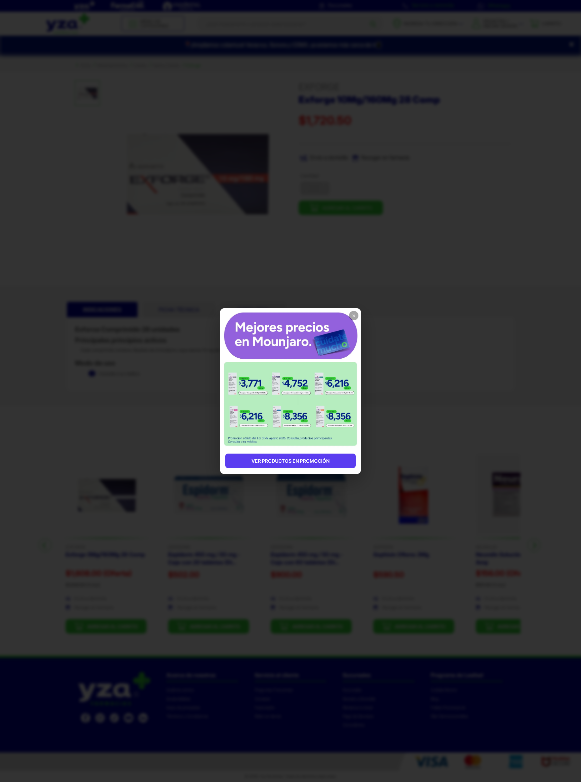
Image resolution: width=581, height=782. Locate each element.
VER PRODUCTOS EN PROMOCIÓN (290, 461)
